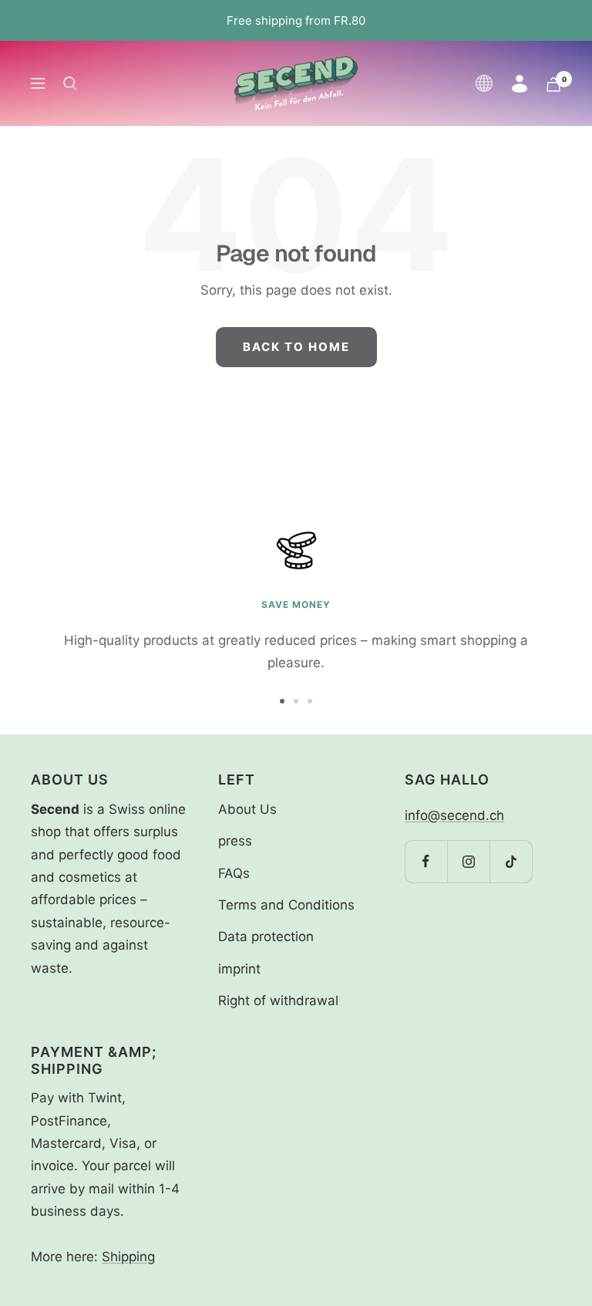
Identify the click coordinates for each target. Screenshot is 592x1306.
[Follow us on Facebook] (426, 861)
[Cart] (553, 84)
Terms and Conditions (286, 905)
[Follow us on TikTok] (510, 861)
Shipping (128, 1256)
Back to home (296, 346)
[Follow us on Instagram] (468, 861)
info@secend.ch (454, 815)
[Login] (519, 84)
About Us (247, 809)
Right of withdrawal (278, 1000)
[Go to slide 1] (282, 701)
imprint (239, 969)
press (235, 841)
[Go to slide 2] (296, 701)
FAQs (234, 873)
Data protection (266, 936)
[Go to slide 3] (310, 701)
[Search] (70, 83)
